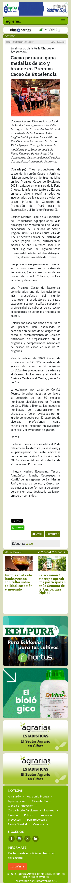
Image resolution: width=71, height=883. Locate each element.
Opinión (13, 815)
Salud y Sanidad (17, 824)
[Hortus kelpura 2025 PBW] (35, 641)
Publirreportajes (37, 819)
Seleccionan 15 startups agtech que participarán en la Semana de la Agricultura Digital (52, 584)
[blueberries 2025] (15, 30)
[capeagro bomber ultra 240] (35, 9)
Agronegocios (16, 801)
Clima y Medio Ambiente (23, 810)
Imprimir (54, 533)
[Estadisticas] (35, 735)
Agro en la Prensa (38, 796)
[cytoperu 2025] (45, 30)
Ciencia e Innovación (20, 805)
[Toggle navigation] (63, 21)
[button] (42, 552)
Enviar (38, 533)
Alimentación (40, 801)
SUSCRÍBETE (17, 866)
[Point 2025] (35, 693)
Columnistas (41, 824)
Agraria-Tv (14, 796)
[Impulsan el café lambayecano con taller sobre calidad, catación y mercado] (19, 563)
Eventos (49, 810)
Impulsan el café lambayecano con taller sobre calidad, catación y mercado (19, 582)
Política (28, 815)
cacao (29, 543)
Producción (46, 815)
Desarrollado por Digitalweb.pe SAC (36, 880)
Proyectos (14, 819)
